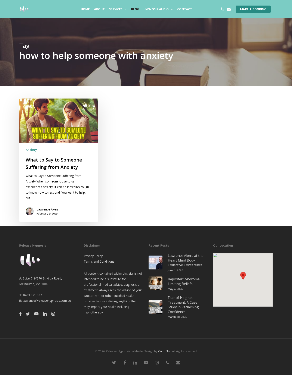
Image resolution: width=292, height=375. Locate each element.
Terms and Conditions (99, 261)
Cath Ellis (164, 351)
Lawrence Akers (48, 209)
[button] (243, 276)
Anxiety (31, 150)
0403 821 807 (32, 295)
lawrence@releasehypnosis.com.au (47, 301)
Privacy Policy (93, 256)
